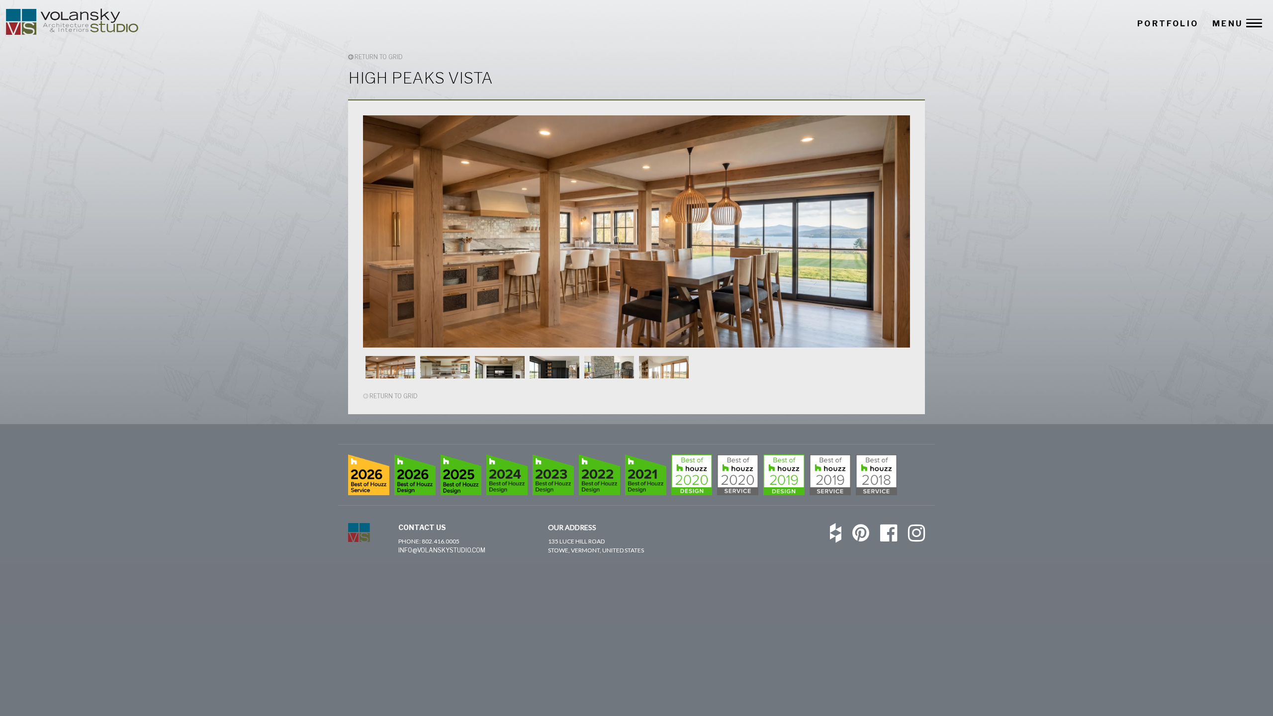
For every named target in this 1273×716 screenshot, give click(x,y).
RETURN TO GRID (378, 57)
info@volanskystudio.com (441, 550)
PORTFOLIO (1167, 23)
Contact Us (422, 527)
